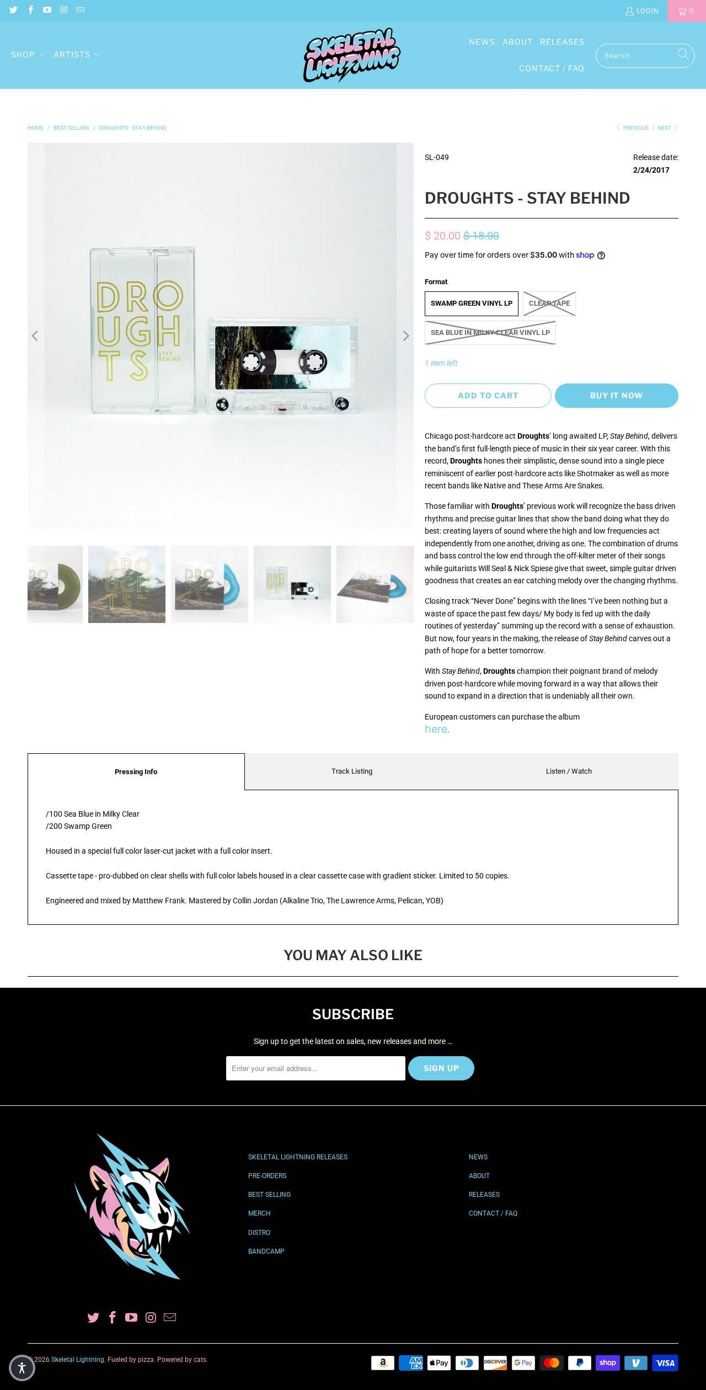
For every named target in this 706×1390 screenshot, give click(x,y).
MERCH (259, 1213)
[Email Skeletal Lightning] (79, 11)
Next (664, 128)
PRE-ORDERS (267, 1176)
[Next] (405, 336)
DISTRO (259, 1233)
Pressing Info (136, 772)
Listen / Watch (569, 771)
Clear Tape (549, 303)
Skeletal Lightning (77, 1360)
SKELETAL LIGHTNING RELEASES (297, 1157)
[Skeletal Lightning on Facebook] (29, 11)
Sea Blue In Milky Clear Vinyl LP (490, 332)
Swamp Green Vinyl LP (471, 303)
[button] (28, 55)
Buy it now (616, 395)
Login (648, 11)
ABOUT (479, 1176)
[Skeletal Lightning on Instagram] (63, 11)
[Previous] (36, 336)
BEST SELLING (269, 1195)
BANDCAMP (266, 1251)
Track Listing (351, 771)
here (436, 729)
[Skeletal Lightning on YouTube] (46, 11)
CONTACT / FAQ (493, 1213)
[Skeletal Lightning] (352, 55)
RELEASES (484, 1195)
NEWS (478, 1157)
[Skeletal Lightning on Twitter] (13, 11)
